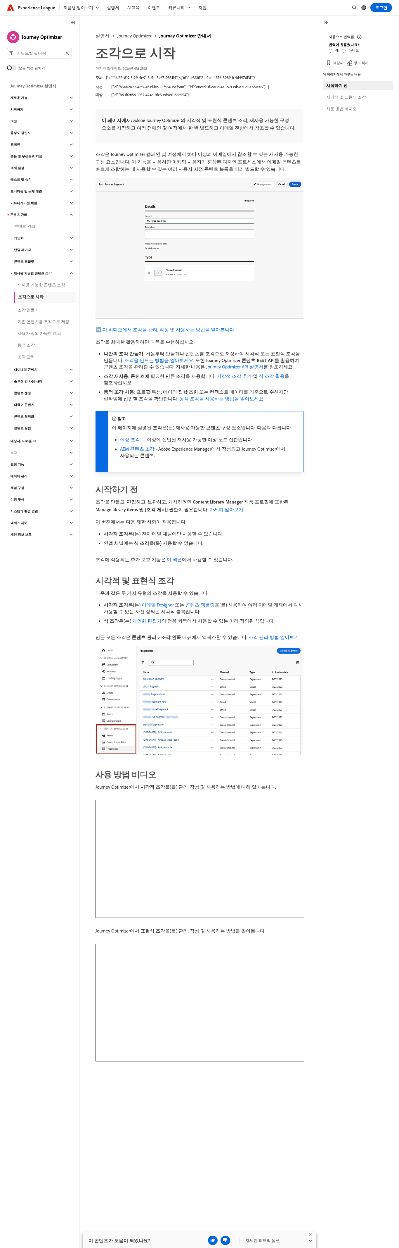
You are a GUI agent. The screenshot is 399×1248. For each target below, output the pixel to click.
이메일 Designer (158, 605)
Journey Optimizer (134, 36)
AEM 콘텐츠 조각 (137, 449)
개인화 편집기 (147, 621)
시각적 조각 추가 (234, 376)
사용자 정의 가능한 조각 (39, 333)
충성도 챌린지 (21, 133)
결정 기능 (17, 464)
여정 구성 (17, 499)
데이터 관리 (19, 476)
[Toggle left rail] (73, 23)
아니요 (353, 50)
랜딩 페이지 (22, 250)
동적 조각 (26, 345)
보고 (14, 453)
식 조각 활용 (271, 376)
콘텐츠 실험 (22, 428)
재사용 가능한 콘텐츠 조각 (33, 273)
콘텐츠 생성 (22, 393)
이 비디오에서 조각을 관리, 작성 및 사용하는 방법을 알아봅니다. (169, 329)
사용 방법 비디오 (341, 108)
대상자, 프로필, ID (23, 441)
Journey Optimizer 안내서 (185, 36)
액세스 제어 (19, 523)
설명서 (103, 36)
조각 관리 (26, 356)
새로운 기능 (19, 98)
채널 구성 (17, 488)
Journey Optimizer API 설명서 (234, 367)
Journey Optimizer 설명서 (33, 86)
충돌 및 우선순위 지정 (26, 156)
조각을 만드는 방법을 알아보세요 (158, 360)
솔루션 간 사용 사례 (28, 381)
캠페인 (15, 144)
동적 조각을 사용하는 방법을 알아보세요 (221, 398)
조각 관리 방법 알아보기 (274, 637)
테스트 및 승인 (21, 179)
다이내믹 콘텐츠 (25, 370)
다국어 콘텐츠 (24, 405)
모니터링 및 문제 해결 (26, 191)
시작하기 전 (337, 85)
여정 (14, 121)
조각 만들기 (28, 310)
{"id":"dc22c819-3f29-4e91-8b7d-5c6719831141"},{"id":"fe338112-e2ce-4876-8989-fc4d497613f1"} (180, 77)
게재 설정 (17, 168)
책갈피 (338, 63)
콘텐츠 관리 (18, 215)
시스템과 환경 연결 (24, 511)
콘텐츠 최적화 (24, 416)
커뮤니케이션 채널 (24, 203)
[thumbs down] (225, 1240)
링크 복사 (361, 63)
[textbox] (39, 53)
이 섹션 (174, 559)
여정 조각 (130, 439)
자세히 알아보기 (226, 509)
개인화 (19, 238)
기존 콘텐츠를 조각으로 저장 (43, 321)
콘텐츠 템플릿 (200, 605)
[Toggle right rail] (325, 23)
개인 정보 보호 (21, 534)
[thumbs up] (213, 1240)
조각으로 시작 (31, 296)
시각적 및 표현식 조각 (346, 97)
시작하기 (17, 109)
